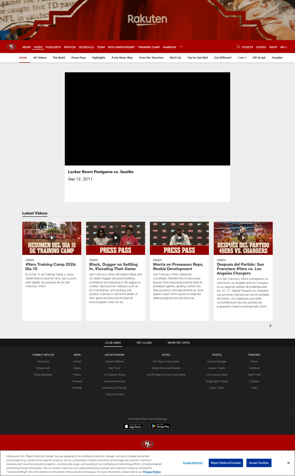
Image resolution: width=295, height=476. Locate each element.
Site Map (77, 387)
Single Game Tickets (217, 381)
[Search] (238, 46)
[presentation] (271, 326)
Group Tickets (216, 387)
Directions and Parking (114, 387)
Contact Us (43, 361)
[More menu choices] (181, 46)
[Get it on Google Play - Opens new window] (160, 428)
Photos (77, 374)
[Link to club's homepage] (11, 46)
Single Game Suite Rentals (166, 368)
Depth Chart (254, 374)
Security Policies (114, 394)
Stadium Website (114, 361)
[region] (147, 463)
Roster (254, 361)
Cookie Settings (192, 462)
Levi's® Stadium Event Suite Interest (166, 374)
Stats (254, 387)
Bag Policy (114, 368)
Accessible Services (114, 381)
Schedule (254, 368)
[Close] (288, 463)
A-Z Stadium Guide (114, 374)
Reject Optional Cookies (226, 462)
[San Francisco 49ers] (147, 445)
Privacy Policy (152, 471)
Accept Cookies (259, 462)
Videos (77, 368)
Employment (43, 368)
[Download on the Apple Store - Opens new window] (133, 426)
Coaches (254, 381)
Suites (166, 354)
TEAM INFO (254, 354)
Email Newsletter (43, 374)
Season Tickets (217, 368)
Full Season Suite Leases (166, 361)
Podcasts (77, 381)
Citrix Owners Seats (216, 374)
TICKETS (217, 354)
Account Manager (216, 361)
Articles (77, 361)
